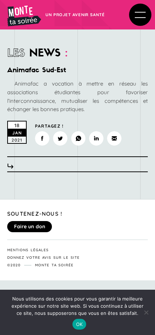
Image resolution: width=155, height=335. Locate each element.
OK (79, 324)
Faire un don (29, 226)
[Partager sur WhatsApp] (78, 138)
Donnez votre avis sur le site (43, 257)
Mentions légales (28, 250)
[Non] (146, 312)
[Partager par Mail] (114, 138)
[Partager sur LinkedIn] (96, 138)
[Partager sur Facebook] (42, 138)
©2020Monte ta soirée (40, 265)
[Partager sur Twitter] (60, 138)
